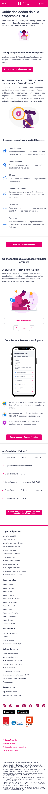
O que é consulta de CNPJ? (15, 498)
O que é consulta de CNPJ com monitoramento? (24, 490)
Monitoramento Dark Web (11, 554)
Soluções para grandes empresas (14, 571)
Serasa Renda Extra (9, 606)
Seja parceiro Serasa (10, 692)
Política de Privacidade (10, 740)
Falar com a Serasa (9, 557)
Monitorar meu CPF (9, 550)
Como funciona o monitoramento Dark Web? (22, 482)
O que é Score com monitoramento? (19, 466)
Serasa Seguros (8, 620)
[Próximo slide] (32, 328)
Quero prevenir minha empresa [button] (17, 69)
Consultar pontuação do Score (13, 543)
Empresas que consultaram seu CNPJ (16, 675)
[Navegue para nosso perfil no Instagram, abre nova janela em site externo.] (4, 706)
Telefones (6, 637)
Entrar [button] (43, 3)
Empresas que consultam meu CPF (15, 671)
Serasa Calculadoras (10, 602)
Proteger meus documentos (12, 664)
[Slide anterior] (16, 328)
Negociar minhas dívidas (11, 547)
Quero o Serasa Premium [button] (24, 245)
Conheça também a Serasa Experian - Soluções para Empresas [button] (24, 512)
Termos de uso (8, 682)
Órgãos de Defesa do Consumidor (14, 747)
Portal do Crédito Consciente (12, 661)
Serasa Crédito (8, 585)
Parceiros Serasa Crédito (11, 561)
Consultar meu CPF (9, 536)
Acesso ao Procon (9, 743)
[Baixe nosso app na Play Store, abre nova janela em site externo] (23, 713)
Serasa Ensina (8, 609)
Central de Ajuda (8, 640)
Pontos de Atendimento (11, 633)
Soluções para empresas (11, 568)
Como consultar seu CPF (11, 657)
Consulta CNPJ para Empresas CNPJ (15, 678)
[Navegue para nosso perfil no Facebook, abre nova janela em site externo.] (30, 706)
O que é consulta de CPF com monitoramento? (23, 457)
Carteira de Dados (9, 623)
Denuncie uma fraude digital (12, 644)
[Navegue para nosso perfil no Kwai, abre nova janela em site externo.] (43, 706)
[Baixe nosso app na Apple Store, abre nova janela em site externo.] (9, 713)
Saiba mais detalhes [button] (24, 321)
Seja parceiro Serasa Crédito (12, 695)
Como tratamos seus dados (12, 575)
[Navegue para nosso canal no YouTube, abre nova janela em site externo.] (17, 706)
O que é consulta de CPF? (15, 474)
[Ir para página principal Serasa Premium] (24, 3)
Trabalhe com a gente (10, 750)
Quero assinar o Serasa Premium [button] (24, 437)
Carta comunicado (9, 668)
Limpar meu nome (9, 539)
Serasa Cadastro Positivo (11, 599)
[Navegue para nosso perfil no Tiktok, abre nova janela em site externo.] (10, 706)
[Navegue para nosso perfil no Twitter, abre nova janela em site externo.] (23, 706)
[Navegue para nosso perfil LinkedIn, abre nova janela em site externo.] (37, 706)
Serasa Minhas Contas (10, 616)
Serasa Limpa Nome (10, 595)
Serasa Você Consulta (10, 613)
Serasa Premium (8, 588)
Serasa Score (7, 592)
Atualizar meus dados (10, 564)
